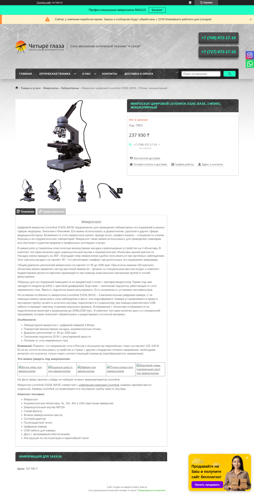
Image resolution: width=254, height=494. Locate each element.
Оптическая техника (54, 73)
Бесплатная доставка (147, 158)
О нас (86, 73)
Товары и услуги (31, 88)
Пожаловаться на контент (152, 490)
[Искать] (230, 74)
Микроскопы (50, 88)
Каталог (157, 10)
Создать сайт (44, 2)
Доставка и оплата (139, 73)
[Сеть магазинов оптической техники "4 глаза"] (39, 46)
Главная (25, 73)
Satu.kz (143, 487)
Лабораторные (70, 88)
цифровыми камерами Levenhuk (99, 384)
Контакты (109, 73)
